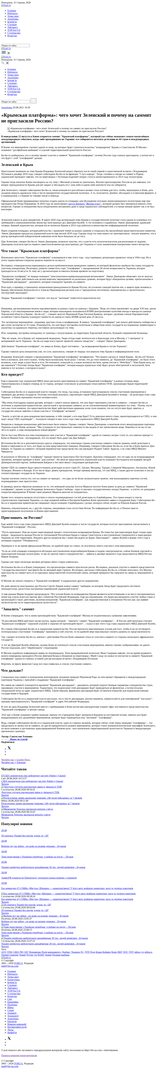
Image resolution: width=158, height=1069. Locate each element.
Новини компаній (16, 1024)
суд (142, 952)
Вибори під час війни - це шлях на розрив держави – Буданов (33, 921)
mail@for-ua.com (9, 966)
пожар (48, 955)
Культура (12, 35)
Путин (29, 955)
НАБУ (41, 955)
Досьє (10, 1029)
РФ (21, 952)
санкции (14, 955)
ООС (125, 952)
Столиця (12, 24)
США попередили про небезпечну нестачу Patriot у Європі (32, 781)
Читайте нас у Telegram (13, 762)
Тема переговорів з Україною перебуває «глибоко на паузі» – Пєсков (37, 932)
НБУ (119, 952)
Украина (75, 952)
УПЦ (9, 952)
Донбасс (66, 952)
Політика (12, 1004)
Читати (5, 784)
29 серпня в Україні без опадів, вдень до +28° (25, 910)
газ (35, 955)
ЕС (82, 952)
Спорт (10, 1010)
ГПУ (131, 952)
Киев (114, 952)
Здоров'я (11, 1013)
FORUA (18, 963)
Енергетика (13, 979)
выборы (65, 955)
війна (137, 952)
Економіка (12, 1002)
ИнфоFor (12, 1032)
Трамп (22, 955)
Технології (13, 1016)
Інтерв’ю (12, 21)
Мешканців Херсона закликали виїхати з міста (25, 814)
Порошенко (35, 952)
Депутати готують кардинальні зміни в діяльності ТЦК (30, 792)
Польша (56, 955)
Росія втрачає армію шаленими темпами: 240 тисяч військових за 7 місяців (40, 803)
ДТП (87, 952)
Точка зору (13, 16)
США (16, 952)
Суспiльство (13, 33)
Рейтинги (12, 13)
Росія (44, 952)
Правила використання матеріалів (19, 1055)
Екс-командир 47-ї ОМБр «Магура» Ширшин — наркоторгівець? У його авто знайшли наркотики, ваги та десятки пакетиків (67, 899)
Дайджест (12, 27)
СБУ (26, 952)
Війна (10, 1007)
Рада (92, 952)
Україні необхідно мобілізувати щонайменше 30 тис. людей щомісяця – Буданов (43, 943)
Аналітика (12, 19)
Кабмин (106, 952)
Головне (11, 10)
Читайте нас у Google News (15, 759)
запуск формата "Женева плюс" (84, 203)
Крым (99, 952)
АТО (3, 952)
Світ (9, 999)
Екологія (12, 1021)
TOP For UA (13, 30)
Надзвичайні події (17, 1027)
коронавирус (54, 952)
